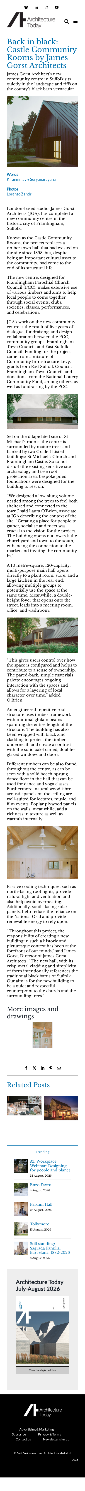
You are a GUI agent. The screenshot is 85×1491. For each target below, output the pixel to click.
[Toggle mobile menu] (75, 21)
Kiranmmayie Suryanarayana (31, 179)
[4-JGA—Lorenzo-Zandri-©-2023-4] (42, 619)
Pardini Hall (41, 1204)
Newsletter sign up (56, 1439)
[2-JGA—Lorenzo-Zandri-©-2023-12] (42, 395)
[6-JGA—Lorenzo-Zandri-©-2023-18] (42, 1035)
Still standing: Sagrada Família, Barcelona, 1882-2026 (50, 1248)
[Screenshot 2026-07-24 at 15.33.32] (42, 1298)
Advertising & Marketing (36, 1429)
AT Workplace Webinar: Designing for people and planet (50, 1165)
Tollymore (39, 1224)
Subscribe (19, 1434)
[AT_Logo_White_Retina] (42, 1406)
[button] (10, 1036)
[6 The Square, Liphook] (61, 1098)
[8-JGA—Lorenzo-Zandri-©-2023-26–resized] (42, 98)
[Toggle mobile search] (66, 21)
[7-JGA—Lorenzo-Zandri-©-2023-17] (42, 828)
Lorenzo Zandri (19, 194)
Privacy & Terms (49, 1434)
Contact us (23, 1439)
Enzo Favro (40, 1184)
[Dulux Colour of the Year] (24, 1098)
